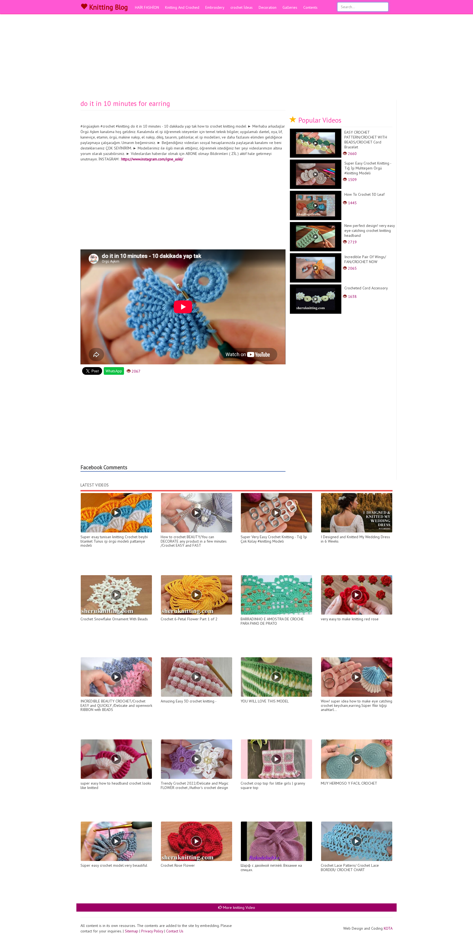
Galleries (289, 7)
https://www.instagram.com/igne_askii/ (152, 159)
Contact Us (174, 931)
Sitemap (131, 931)
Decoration (267, 7)
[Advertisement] (236, 59)
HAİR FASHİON (147, 7)
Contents (310, 7)
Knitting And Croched (182, 7)
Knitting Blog (107, 7)
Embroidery (214, 7)
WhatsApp (114, 370)
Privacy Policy (152, 931)
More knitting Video (238, 907)
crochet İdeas (241, 7)
